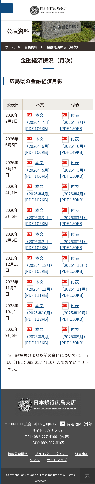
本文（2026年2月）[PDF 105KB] (38, 240)
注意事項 (81, 453)
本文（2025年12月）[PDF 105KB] (39, 264)
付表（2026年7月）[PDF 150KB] (73, 121)
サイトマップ (57, 459)
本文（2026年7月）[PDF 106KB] (38, 121)
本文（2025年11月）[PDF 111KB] (39, 288)
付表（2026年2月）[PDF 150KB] (73, 240)
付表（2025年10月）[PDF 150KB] (75, 312)
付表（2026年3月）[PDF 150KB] (73, 216)
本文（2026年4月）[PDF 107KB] (38, 193)
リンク (35, 459)
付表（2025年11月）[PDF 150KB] (75, 288)
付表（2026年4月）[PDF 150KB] (73, 193)
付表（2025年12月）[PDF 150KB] (75, 264)
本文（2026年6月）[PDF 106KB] (38, 145)
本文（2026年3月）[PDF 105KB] (38, 216)
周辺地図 (74, 423)
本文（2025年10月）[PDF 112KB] (39, 312)
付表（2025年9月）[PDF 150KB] (73, 336)
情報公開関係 (18, 453)
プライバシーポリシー (51, 453)
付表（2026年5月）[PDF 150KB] (73, 169)
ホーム (10, 47)
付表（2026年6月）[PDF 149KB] (73, 145)
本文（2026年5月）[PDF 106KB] (38, 169)
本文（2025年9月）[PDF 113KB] (38, 336)
